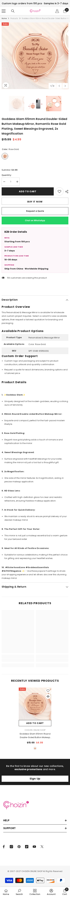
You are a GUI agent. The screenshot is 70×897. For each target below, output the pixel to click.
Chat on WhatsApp (35, 220)
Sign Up (35, 778)
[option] (35, 55)
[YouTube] (34, 846)
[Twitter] (42, 846)
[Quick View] (48, 696)
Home (4, 18)
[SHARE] (65, 191)
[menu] (4, 11)
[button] (59, 86)
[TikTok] (26, 846)
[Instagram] (11, 846)
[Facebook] (3, 846)
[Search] (13, 11)
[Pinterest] (19, 846)
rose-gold (35, 748)
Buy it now (35, 201)
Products (14, 18)
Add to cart (28, 191)
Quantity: (7, 175)
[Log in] (57, 11)
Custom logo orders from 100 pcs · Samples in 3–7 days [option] (35, 3)
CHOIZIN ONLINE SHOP (35, 730)
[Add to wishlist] (59, 191)
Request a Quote (35, 211)
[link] (18, 660)
